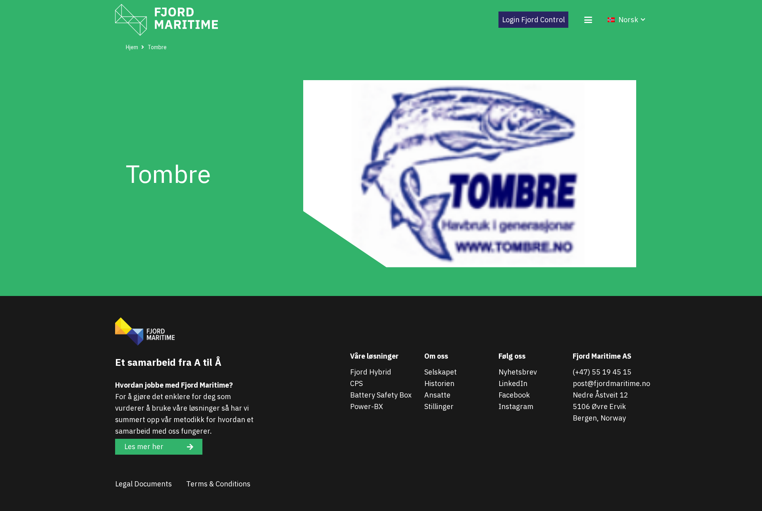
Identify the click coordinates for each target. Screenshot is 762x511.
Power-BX (366, 406)
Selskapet (440, 372)
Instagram (515, 406)
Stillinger (439, 406)
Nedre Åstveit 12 (600, 395)
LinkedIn (512, 383)
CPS (356, 383)
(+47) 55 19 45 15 (602, 372)
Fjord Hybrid (370, 372)
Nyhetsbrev (517, 372)
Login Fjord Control (533, 19)
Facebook (514, 395)
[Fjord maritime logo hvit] (166, 20)
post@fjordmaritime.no (611, 383)
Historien (439, 383)
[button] (588, 20)
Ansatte (437, 395)
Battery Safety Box (381, 395)
